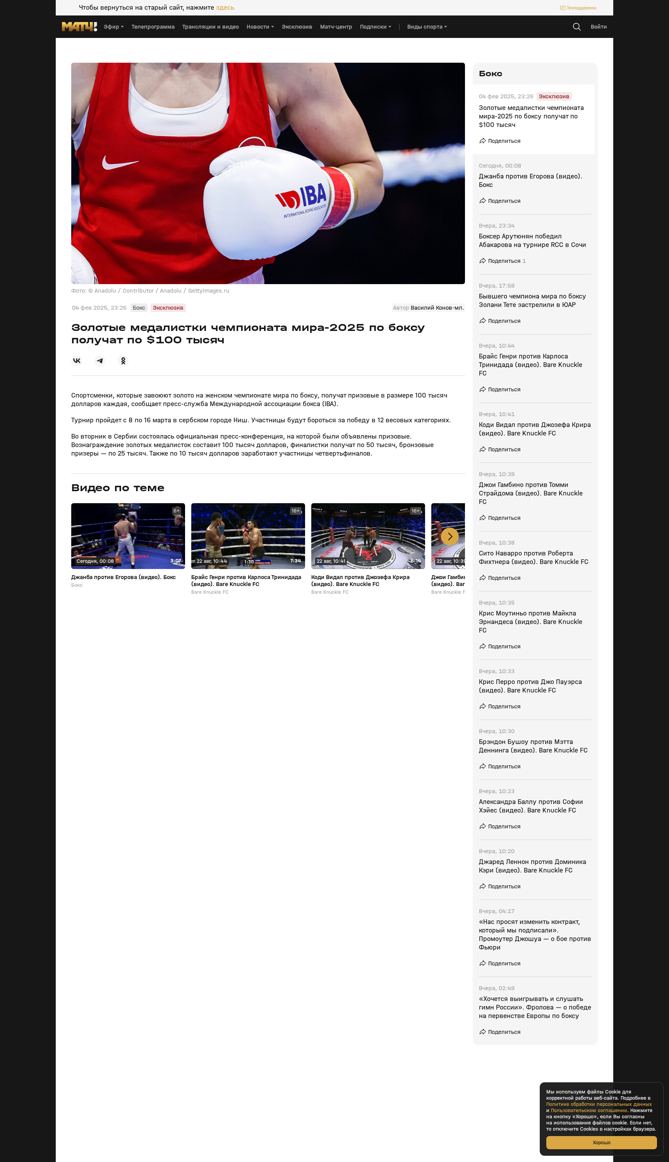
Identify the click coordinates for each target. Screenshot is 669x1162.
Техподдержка (581, 7)
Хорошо (602, 1142)
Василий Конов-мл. (437, 307)
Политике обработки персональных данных (599, 1104)
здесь (225, 8)
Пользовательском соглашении (589, 1110)
